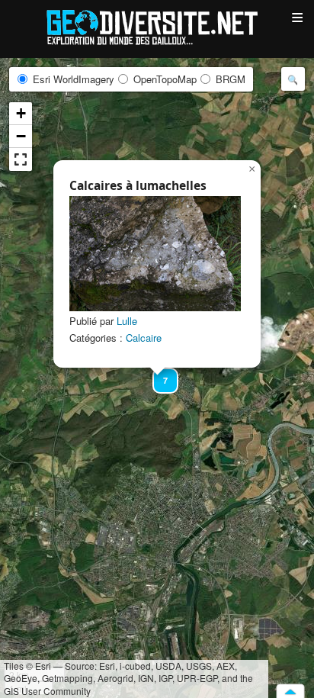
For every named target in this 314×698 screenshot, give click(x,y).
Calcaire (144, 337)
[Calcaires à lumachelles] (155, 253)
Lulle (127, 321)
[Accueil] (157, 26)
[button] (158, 374)
